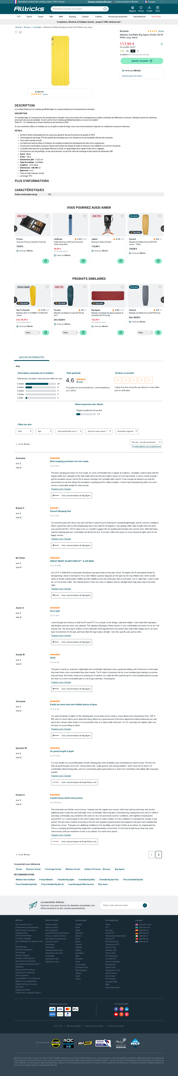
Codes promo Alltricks (25, 973)
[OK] (145, 905)
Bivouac (27, 27)
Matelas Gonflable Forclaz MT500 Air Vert (69, 314)
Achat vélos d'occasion (25, 961)
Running (72, 17)
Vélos (107, 924)
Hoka (77, 962)
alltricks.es (144, 930)
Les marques (81, 920)
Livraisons (49, 944)
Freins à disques (112, 962)
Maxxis (78, 936)
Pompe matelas (46, 880)
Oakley (78, 950)
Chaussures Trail (112, 970)
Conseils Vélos (51, 942)
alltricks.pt (143, 939)
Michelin (79, 959)
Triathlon (98, 17)
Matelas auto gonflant (25, 880)
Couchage (37, 27)
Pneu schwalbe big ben (133, 880)
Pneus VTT (109, 933)
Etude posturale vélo (54, 950)
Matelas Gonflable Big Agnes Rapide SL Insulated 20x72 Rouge (107, 314)
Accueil (18, 27)
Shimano (79, 933)
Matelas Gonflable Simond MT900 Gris (144, 313)
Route (29, 17)
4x (133, 51)
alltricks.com (144, 927)
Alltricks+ (20, 987)
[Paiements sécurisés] (64, 1011)
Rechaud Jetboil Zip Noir (101, 242)
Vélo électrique (111, 942)
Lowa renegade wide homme (81, 884)
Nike (77, 956)
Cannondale (80, 964)
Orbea (78, 979)
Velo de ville (110, 947)
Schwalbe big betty (87, 880)
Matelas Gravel (73, 869)
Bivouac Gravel (33, 869)
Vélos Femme (111, 973)
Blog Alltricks (21, 947)
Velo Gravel (110, 976)
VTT (19, 17)
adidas (78, 973)
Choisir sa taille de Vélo (55, 936)
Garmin (78, 944)
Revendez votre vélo (54, 953)
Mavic (78, 942)
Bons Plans (156, 17)
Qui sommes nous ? (24, 924)
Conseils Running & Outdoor (57, 933)
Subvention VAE (52, 959)
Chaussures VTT (112, 944)
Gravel (40, 17)
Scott (77, 976)
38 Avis (45, 94)
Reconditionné (140, 17)
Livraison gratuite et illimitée (113, 2)
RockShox (79, 953)
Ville (51, 17)
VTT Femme (110, 979)
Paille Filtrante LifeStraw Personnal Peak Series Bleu (68, 243)
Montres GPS (111, 950)
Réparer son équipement (26, 981)
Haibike (78, 947)
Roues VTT (110, 939)
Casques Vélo (111, 982)
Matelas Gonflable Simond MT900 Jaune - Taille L (143, 243)
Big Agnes (124, 31)
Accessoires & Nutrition (117, 17)
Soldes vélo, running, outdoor (28, 993)
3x (127, 51)
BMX (61, 17)
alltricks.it (143, 936)
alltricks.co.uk (145, 924)
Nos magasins (51, 930)
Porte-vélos (110, 953)
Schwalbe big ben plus (109, 880)
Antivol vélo (110, 967)
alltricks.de (144, 933)
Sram (77, 939)
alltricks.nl (143, 942)
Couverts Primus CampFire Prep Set (31, 242)
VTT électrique (111, 956)
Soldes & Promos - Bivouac (97, 869)
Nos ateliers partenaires (55, 939)
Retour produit (51, 927)
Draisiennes (110, 964)
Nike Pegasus (81, 970)
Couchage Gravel (53, 869)
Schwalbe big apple (65, 880)
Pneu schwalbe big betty (26, 884)
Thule (77, 930)
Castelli (78, 924)
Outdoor (85, 17)
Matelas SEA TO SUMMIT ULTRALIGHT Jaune (32, 314)
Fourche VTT (110, 959)
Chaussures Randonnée (115, 936)
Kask (77, 927)
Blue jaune (103, 884)
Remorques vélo (112, 987)
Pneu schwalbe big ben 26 (52, 884)
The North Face (81, 967)
